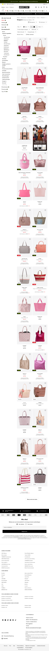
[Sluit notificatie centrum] (41, 7)
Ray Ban (3, 573)
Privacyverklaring (20, 645)
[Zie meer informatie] (25, 64)
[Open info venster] (47, 1)
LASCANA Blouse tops (6, 564)
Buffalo (26, 584)
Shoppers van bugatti (29, 598)
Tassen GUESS (27, 555)
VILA (2, 576)
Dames (3, 7)
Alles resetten (30, 34)
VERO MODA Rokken (5, 558)
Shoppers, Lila (4, 607)
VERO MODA (4, 582)
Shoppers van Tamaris (29, 596)
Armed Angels (4, 580)
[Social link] (3, 620)
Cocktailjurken (27, 556)
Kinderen (12, 7)
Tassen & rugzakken (31, 17)
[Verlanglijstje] (44, 7)
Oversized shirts (5, 566)
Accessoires (23, 17)
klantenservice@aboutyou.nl (23, 537)
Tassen (38, 17)
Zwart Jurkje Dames (28, 564)
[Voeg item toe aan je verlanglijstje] (30, 39)
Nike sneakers (4, 555)
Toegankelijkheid (20, 647)
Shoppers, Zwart (5, 605)
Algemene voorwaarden (30, 645)
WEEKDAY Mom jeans (29, 566)
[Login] (38, 7)
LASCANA (3, 578)
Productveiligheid (28, 647)
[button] (32, 22)
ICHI (2, 584)
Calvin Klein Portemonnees (30, 562)
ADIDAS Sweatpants (6, 567)
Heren (7, 7)
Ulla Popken (27, 580)
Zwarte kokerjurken (5, 560)
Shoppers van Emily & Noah (7, 596)
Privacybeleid (16, 536)
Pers (10, 645)
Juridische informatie (41, 645)
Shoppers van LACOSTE (6, 598)
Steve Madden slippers (29, 553)
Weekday (26, 582)
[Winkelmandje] (46, 7)
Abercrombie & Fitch (29, 573)
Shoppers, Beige (28, 605)
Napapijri (26, 578)
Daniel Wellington (28, 575)
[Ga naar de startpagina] (8, 615)
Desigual (3, 575)
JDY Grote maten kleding (30, 558)
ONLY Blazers (4, 553)
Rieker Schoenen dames (29, 567)
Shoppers (43, 17)
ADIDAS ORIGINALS (28, 589)
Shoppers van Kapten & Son (7, 600)
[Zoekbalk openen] (46, 10)
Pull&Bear (3, 587)
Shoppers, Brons (28, 607)
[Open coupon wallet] (36, 7)
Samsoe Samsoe (28, 587)
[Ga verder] (44, 11)
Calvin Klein (27, 576)
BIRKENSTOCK (4, 589)
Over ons (5, 645)
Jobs (14, 645)
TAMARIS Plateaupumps (6, 556)
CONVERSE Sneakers (29, 560)
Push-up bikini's (4, 562)
